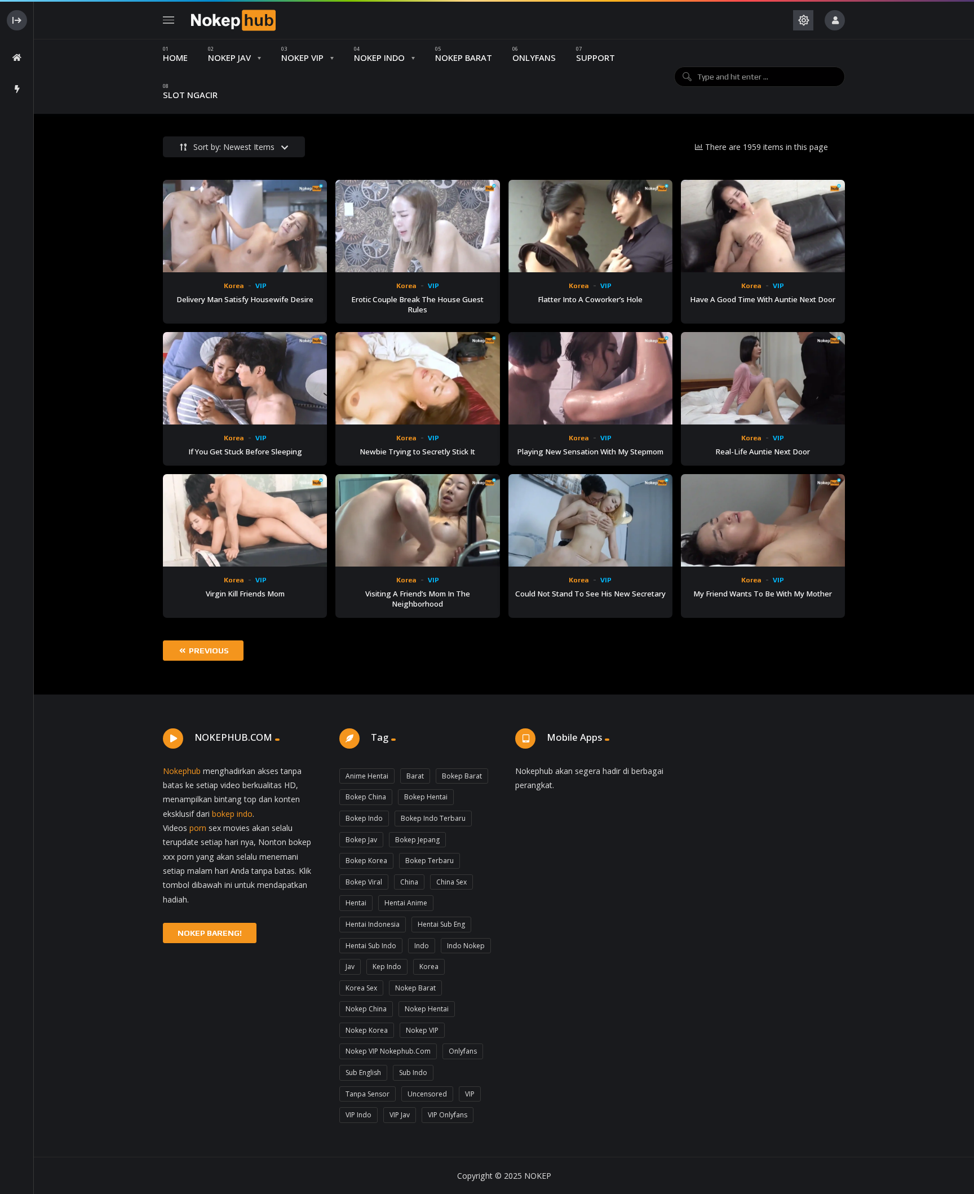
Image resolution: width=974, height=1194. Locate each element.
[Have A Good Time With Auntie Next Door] (763, 226)
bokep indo (232, 813)
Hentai (356, 903)
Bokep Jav (361, 839)
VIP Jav (399, 1115)
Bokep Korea (366, 860)
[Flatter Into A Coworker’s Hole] (590, 226)
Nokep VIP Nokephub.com (388, 1051)
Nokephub (182, 771)
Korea (234, 286)
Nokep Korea (367, 1030)
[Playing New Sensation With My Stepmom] (590, 378)
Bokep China (366, 797)
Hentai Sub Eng (441, 924)
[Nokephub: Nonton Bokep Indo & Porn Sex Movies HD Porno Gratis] (233, 20)
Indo (421, 945)
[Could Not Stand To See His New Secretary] (590, 520)
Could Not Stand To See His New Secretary (590, 594)
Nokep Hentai (427, 1009)
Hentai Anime (405, 903)
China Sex (451, 882)
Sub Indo (413, 1072)
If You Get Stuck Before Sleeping (245, 451)
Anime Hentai (367, 776)
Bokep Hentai (426, 797)
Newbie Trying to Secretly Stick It (417, 451)
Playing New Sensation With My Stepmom (590, 451)
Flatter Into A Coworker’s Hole (590, 299)
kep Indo (387, 966)
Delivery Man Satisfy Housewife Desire (244, 299)
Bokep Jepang (417, 839)
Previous (208, 650)
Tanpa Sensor (367, 1094)
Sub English (363, 1072)
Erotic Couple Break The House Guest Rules (417, 304)
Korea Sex (361, 988)
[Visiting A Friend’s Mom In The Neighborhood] (417, 520)
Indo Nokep (466, 945)
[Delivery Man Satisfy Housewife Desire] (245, 226)
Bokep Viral (364, 882)
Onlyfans (463, 1051)
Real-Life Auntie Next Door (762, 451)
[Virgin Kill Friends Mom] (245, 520)
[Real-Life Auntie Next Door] (763, 378)
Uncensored (427, 1094)
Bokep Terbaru (429, 860)
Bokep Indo (364, 818)
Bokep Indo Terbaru (433, 818)
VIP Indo (358, 1115)
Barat (415, 776)
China (409, 882)
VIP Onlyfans (447, 1115)
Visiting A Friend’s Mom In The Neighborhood (417, 599)
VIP (261, 286)
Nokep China (366, 1009)
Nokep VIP (422, 1030)
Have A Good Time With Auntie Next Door (762, 299)
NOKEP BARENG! (210, 932)
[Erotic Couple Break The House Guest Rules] (417, 226)
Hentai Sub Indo (371, 945)
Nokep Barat (415, 988)
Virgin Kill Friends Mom (245, 594)
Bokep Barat (462, 776)
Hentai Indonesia (373, 924)
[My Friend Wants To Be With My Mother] (763, 520)
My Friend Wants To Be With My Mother (762, 594)
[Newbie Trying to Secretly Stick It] (417, 378)
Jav (350, 966)
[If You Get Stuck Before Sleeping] (245, 378)
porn (197, 827)
